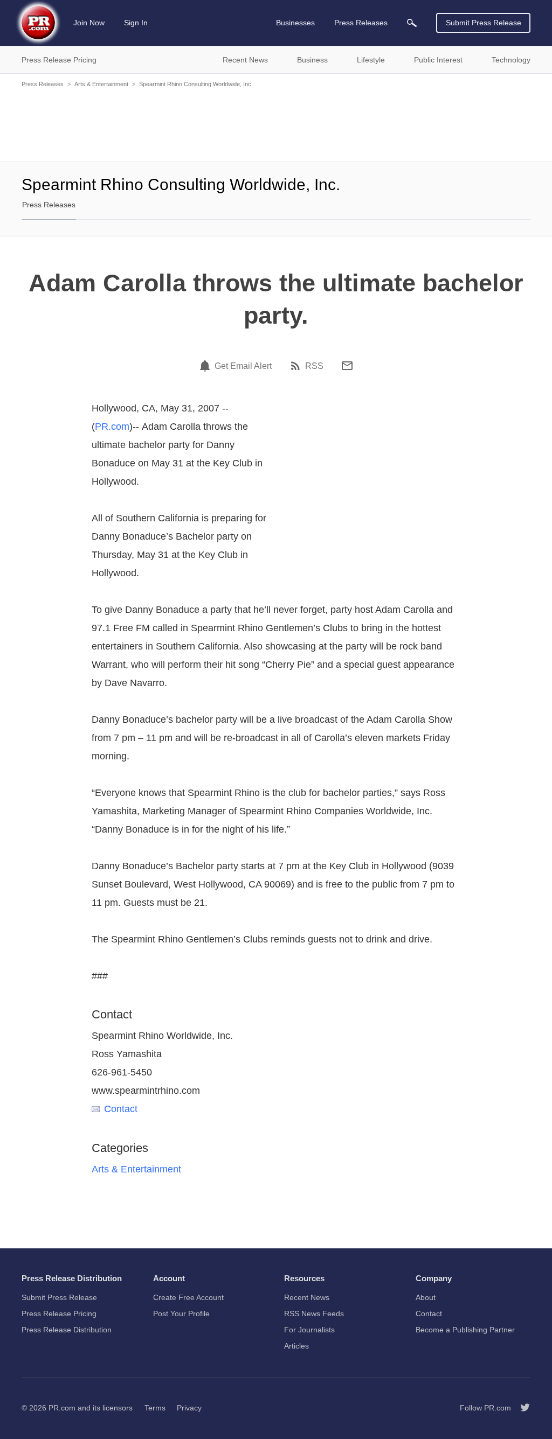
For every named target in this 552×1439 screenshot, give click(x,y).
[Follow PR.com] (520, 1408)
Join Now (89, 22)
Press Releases (43, 84)
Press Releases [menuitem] (361, 22)
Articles (296, 1346)
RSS (314, 366)
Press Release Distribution (67, 1329)
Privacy (189, 1408)
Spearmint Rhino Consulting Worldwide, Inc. (196, 84)
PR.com (112, 426)
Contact (120, 1108)
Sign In (136, 22)
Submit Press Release (483, 22)
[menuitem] (412, 22)
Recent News (306, 1297)
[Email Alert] (206, 365)
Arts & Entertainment (101, 84)
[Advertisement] (276, 124)
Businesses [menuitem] (295, 22)
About (426, 1297)
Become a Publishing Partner (465, 1329)
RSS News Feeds (314, 1313)
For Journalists (309, 1329)
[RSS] (297, 365)
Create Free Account (188, 1297)
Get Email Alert (243, 366)
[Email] (347, 365)
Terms (154, 1408)
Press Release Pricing (59, 1313)
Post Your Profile (181, 1313)
